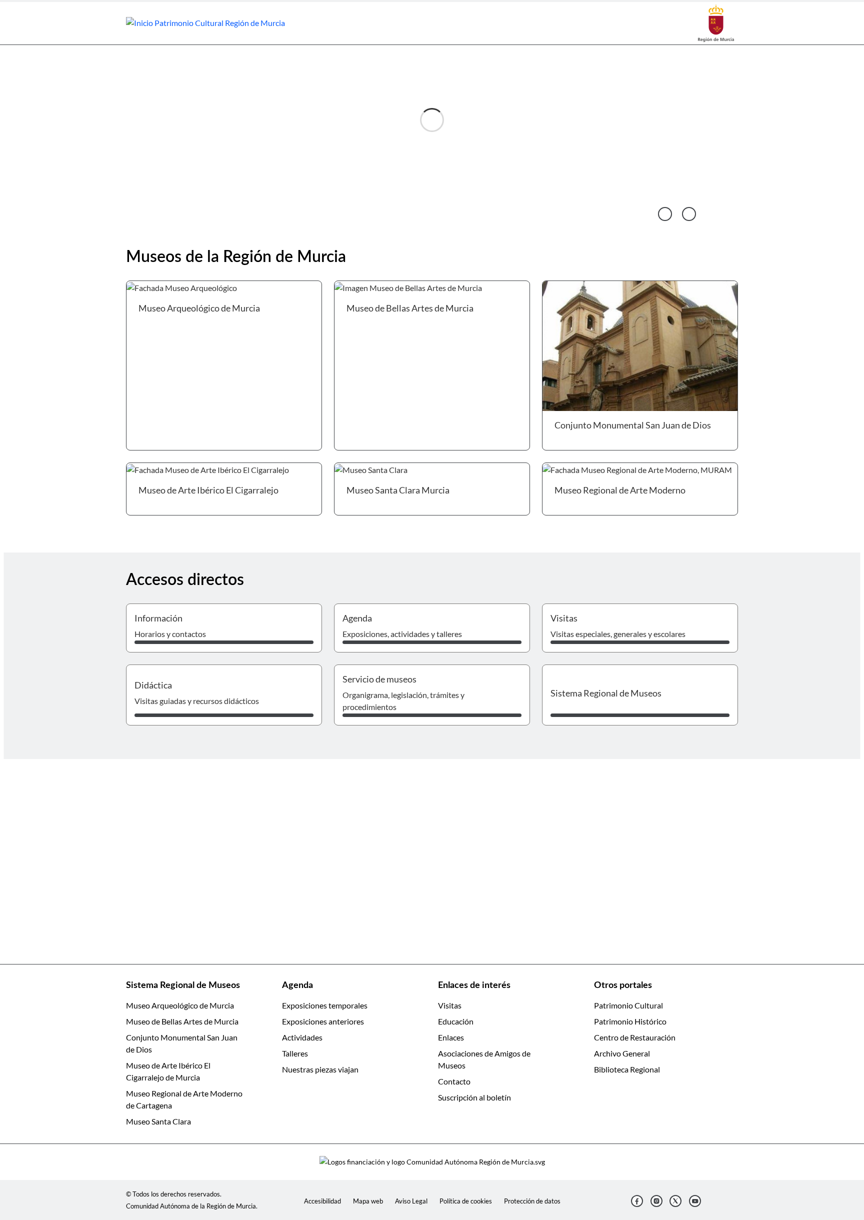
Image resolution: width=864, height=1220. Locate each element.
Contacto (454, 1081)
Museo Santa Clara (158, 1121)
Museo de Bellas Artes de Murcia (182, 1021)
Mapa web (368, 1201)
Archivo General (622, 1053)
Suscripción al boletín (474, 1097)
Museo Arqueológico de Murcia (180, 1005)
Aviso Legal (411, 1201)
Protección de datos (532, 1201)
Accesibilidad (322, 1201)
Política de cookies (466, 1201)
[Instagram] (656, 1201)
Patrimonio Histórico (630, 1021)
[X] (676, 1201)
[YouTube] (695, 1201)
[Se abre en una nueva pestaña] (716, 22)
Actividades (302, 1037)
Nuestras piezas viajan (320, 1069)
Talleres (295, 1053)
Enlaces (451, 1037)
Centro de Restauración (635, 1037)
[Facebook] (637, 1201)
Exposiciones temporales (325, 1005)
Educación (456, 1021)
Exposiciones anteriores (323, 1021)
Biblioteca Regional (627, 1069)
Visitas (450, 1005)
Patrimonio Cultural (628, 1005)
